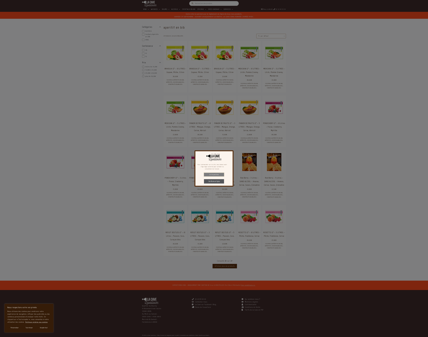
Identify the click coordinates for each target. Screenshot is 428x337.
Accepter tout (43, 328)
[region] (29, 318)
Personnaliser (15, 328)
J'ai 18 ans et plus (214, 181)
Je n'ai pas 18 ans (214, 174)
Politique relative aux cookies (36, 322)
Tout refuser (29, 328)
